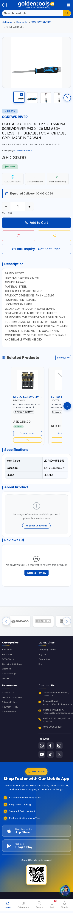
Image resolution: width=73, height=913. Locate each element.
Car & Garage (9, 673)
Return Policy (9, 711)
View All (61, 357)
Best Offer (7, 649)
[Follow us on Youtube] (41, 754)
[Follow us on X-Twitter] (59, 754)
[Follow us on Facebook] (50, 745)
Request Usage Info (36, 525)
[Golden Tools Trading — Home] (36, 5)
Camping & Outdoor (12, 664)
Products (21, 22)
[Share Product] (54, 236)
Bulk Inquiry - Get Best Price (38, 249)
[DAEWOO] (20, 621)
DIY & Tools (8, 659)
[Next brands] (67, 621)
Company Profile (46, 649)
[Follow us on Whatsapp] (41, 745)
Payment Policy (10, 707)
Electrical (7, 668)
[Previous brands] (6, 621)
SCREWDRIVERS (41, 22)
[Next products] (67, 406)
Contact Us (8, 692)
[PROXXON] (43, 621)
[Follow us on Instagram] (59, 745)
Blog (40, 664)
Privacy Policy (9, 702)
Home (9, 22)
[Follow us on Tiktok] (50, 754)
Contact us (44, 659)
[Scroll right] (67, 97)
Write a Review (36, 572)
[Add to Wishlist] (18, 236)
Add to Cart (39, 223)
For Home (7, 654)
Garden (6, 678)
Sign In (42, 654)
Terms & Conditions (12, 697)
